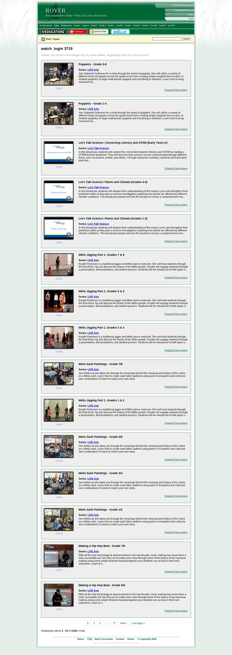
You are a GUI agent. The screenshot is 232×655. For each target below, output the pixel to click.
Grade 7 (128, 25)
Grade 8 (137, 25)
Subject (190, 14)
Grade (191, 19)
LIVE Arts (93, 70)
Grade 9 (145, 25)
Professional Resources (184, 10)
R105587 (59, 497)
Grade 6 (119, 25)
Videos (56, 25)
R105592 (59, 315)
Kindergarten (66, 25)
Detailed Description (176, 90)
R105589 (59, 424)
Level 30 (171, 25)
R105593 (59, 279)
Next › (123, 623)
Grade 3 (94, 25)
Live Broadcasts (46, 25)
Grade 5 (111, 25)
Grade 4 (102, 25)
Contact (120, 639)
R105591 (59, 388)
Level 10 (154, 25)
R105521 (59, 609)
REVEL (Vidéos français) (183, 5)
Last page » (138, 623)
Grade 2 (85, 25)
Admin (130, 639)
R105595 (59, 206)
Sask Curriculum (103, 639)
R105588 (59, 461)
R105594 (59, 242)
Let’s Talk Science (98, 148)
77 (114, 623)
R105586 (59, 533)
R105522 (59, 570)
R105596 (59, 167)
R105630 (59, 88)
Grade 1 (77, 25)
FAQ (89, 639)
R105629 (59, 127)
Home (80, 639)
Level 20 (162, 25)
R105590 (59, 352)
